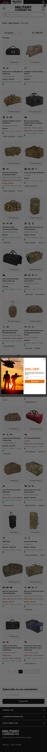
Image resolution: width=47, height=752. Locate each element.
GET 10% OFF (34, 381)
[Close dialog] (44, 359)
